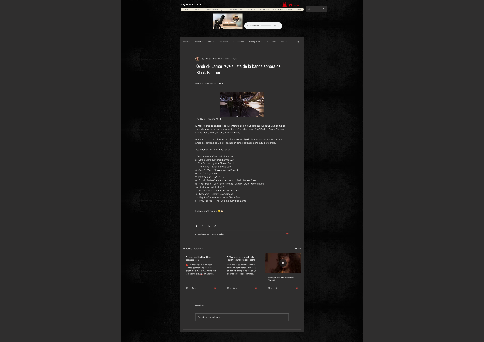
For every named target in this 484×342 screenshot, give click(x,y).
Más (282, 42)
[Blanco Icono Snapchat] (192, 5)
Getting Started (255, 42)
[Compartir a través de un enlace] (215, 226)
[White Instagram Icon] (187, 5)
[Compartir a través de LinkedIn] (209, 226)
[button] (284, 4)
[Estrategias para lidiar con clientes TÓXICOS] (283, 263)
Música (211, 42)
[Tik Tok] (184, 5)
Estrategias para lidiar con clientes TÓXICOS (281, 279)
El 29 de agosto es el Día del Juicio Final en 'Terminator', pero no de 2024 (241, 258)
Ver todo (297, 248)
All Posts (186, 42)
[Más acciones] (287, 58)
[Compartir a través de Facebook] (196, 226)
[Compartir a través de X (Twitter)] (203, 226)
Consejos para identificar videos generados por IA (198, 258)
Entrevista (199, 42)
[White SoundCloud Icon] (200, 5)
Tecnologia (271, 42)
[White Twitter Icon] (198, 5)
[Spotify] (182, 5)
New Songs (224, 42)
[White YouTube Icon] (190, 5)
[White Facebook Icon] (195, 5)
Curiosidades (239, 42)
